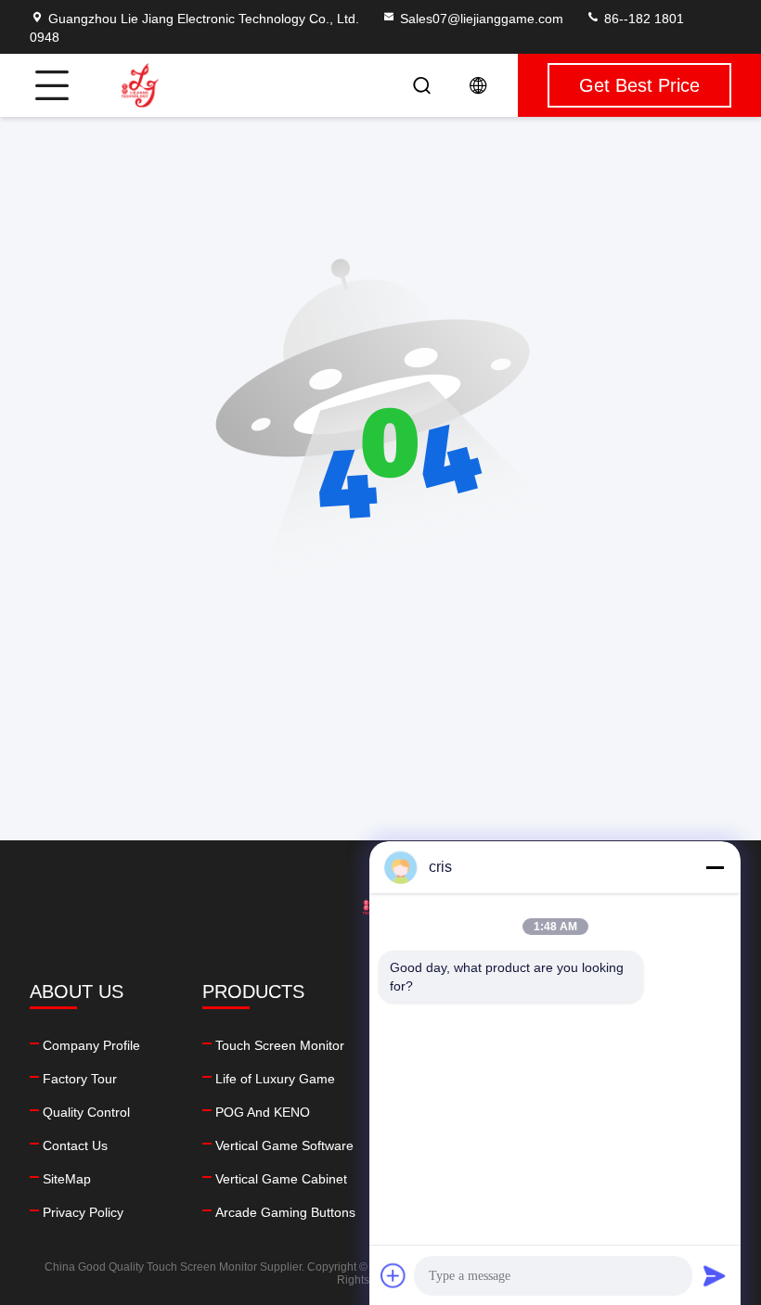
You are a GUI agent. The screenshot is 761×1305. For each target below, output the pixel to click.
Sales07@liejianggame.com (481, 18)
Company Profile (91, 1045)
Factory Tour (80, 1078)
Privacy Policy (83, 1212)
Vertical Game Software (284, 1145)
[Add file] (393, 1275)
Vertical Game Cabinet (281, 1178)
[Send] (714, 1275)
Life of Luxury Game (275, 1078)
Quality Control (86, 1112)
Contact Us (75, 1145)
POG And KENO (262, 1112)
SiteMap (67, 1178)
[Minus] (714, 867)
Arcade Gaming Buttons (285, 1212)
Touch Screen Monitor (279, 1045)
